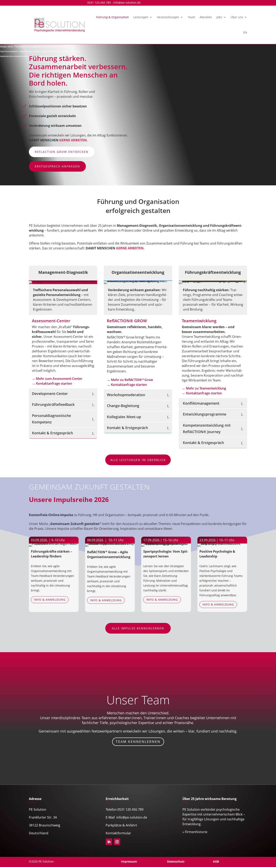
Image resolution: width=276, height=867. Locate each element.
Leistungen (140, 17)
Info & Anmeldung (49, 599)
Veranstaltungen (168, 17)
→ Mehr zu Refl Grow (130, 380)
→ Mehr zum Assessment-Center (57, 378)
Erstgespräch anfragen (57, 166)
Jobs (219, 17)
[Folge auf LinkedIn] (109, 842)
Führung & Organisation (112, 17)
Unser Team (138, 700)
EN (245, 32)
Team (191, 17)
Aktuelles (206, 17)
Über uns (237, 17)
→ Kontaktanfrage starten (52, 383)
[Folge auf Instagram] (117, 842)
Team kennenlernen (138, 741)
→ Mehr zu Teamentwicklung (204, 388)
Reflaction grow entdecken (61, 152)
